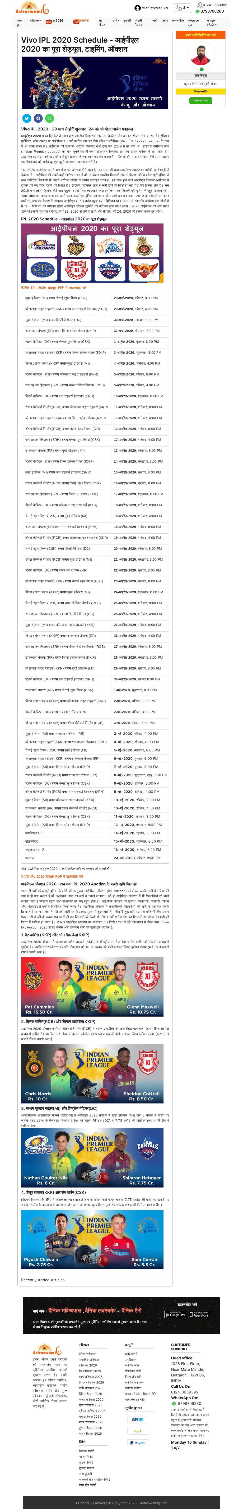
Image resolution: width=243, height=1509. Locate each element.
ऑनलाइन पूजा (193, 23)
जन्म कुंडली (85, 1474)
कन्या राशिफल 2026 (91, 1399)
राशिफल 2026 (54, 21)
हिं (184, 8)
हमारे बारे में (131, 1354)
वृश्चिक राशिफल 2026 (92, 1411)
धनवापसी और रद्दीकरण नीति (140, 1394)
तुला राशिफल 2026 (90, 1405)
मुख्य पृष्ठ (19, 23)
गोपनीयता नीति (133, 1371)
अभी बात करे (201, 100)
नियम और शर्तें (132, 1377)
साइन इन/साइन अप (154, 8)
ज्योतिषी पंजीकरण (134, 1382)
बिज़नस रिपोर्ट (86, 1451)
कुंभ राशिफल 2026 (90, 1428)
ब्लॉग (155, 20)
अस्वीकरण (130, 1360)
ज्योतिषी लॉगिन (133, 1388)
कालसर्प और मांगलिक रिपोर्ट (94, 1479)
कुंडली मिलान (138, 23)
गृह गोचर (102, 23)
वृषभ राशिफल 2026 (91, 1377)
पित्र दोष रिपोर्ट (87, 1485)
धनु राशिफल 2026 (90, 1416)
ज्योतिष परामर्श (81, 21)
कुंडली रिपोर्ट (86, 1462)
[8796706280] (198, 11)
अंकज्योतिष (178, 20)
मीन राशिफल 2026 (90, 1433)
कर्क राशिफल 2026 (91, 1388)
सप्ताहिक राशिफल (89, 1360)
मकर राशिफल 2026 (91, 1422)
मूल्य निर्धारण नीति (135, 1399)
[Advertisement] (201, 182)
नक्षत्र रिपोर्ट (86, 1457)
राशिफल (34, 20)
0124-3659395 (184, 1392)
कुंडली (127, 20)
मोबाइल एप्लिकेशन (212, 23)
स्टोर (165, 20)
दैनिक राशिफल (87, 1354)
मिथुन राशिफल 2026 (91, 1382)
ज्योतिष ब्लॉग (132, 1365)
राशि (114, 20)
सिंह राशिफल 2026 (90, 1394)
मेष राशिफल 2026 (90, 1371)
